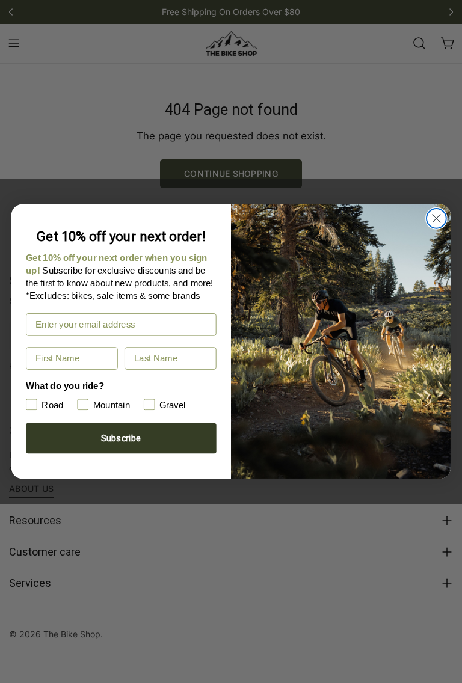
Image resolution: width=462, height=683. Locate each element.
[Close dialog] (436, 218)
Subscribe (121, 438)
